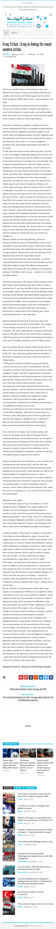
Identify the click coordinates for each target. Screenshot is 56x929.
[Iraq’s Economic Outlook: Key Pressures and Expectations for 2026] (9, 870)
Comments (30, 788)
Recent (18, 788)
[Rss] (10, 14)
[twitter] (46, 677)
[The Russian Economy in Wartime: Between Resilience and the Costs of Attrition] (28, 753)
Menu (14, 33)
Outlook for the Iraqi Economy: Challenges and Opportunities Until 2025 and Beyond (35, 856)
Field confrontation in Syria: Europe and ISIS (28, 688)
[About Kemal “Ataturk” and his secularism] (9, 897)
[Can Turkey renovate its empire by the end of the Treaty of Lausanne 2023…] (9, 799)
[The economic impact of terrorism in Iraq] (9, 909)
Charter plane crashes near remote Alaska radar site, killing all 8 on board (11, 764)
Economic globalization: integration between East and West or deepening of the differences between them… (35, 881)
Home (5, 38)
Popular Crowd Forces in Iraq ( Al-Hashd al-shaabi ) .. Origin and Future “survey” (35, 830)
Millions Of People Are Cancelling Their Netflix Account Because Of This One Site (35, 818)
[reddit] (36, 677)
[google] (26, 677)
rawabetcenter (35, 926)
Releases (12, 38)
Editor (7, 54)
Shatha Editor (23, 861)
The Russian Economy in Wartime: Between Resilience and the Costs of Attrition (28, 765)
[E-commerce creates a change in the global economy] (9, 809)
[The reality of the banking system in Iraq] (9, 846)
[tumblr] (31, 677)
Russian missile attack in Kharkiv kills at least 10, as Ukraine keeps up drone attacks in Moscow (45, 766)
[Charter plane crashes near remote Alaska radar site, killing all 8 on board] (11, 753)
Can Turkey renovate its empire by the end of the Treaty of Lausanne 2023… (34, 795)
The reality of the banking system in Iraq (35, 841)
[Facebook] (5, 14)
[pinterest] (21, 677)
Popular (8, 788)
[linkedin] (41, 677)
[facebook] (51, 677)
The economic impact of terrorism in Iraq (35, 904)
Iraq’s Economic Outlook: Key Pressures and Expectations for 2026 (34, 868)
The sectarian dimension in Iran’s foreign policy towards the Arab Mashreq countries (28, 697)
